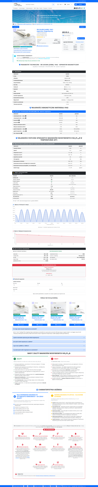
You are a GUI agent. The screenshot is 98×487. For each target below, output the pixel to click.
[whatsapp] (82, 8)
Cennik (40, 8)
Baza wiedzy (30, 486)
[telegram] (84, 8)
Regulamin (59, 486)
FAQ (13, 1)
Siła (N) (38, 283)
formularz (48, 57)
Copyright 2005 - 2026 (76, 486)
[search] (53, 4)
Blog (38, 8)
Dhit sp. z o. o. (83, 486)
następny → (83, 27)
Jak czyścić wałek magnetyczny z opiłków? (22, 341)
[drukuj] (76, 8)
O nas (25, 486)
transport (67, 35)
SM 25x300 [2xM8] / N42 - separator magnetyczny (18, 317)
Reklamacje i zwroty (66, 486)
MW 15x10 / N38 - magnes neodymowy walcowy (37, 317)
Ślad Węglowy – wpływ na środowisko (21, 48)
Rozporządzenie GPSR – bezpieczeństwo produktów (23, 50)
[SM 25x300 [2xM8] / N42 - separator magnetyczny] (21, 308)
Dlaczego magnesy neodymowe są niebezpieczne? (45, 475)
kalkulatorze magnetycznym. (44, 58)
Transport (45, 8)
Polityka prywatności (38, 486)
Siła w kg (15, 283)
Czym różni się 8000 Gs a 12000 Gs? (21, 345)
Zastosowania (29, 8)
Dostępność (53, 486)
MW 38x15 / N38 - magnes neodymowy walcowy (75, 317)
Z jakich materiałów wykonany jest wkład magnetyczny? (26, 337)
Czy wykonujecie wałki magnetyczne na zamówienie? (25, 349)
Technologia (22, 8)
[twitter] (81, 8)
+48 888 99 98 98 (25, 57)
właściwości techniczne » (43, 45)
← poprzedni (16, 27)
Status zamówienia (17, 1)
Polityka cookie (46, 486)
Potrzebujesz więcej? (80, 41)
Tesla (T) (50, 289)
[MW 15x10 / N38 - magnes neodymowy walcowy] (39, 308)
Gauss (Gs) (15, 289)
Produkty (15, 8)
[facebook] (79, 8)
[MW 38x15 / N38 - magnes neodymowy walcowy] (77, 308)
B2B (35, 8)
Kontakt (50, 8)
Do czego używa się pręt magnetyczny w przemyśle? (25, 329)
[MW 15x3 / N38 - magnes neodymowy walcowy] (58, 308)
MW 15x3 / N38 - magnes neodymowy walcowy (56, 317)
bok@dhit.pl (83, 1)
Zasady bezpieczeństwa (18, 486)
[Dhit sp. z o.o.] (17, 4)
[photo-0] (24, 44)
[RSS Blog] (77, 8)
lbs (61, 283)
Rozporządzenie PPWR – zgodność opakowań (22, 52)
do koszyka (81, 38)
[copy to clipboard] (74, 8)
